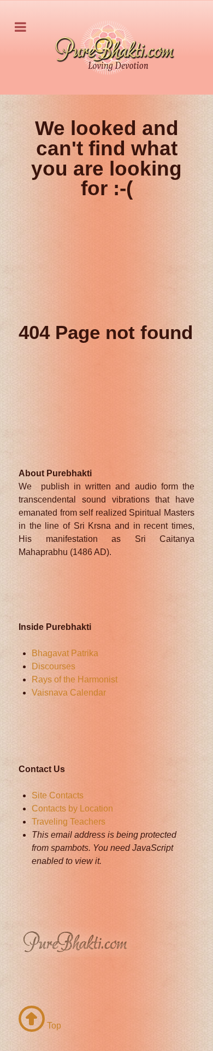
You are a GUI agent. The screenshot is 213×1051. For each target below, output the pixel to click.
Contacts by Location (72, 808)
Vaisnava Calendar (69, 692)
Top (53, 1025)
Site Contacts (58, 795)
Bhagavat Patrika (65, 653)
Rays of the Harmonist (74, 679)
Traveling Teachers (68, 821)
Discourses (53, 666)
